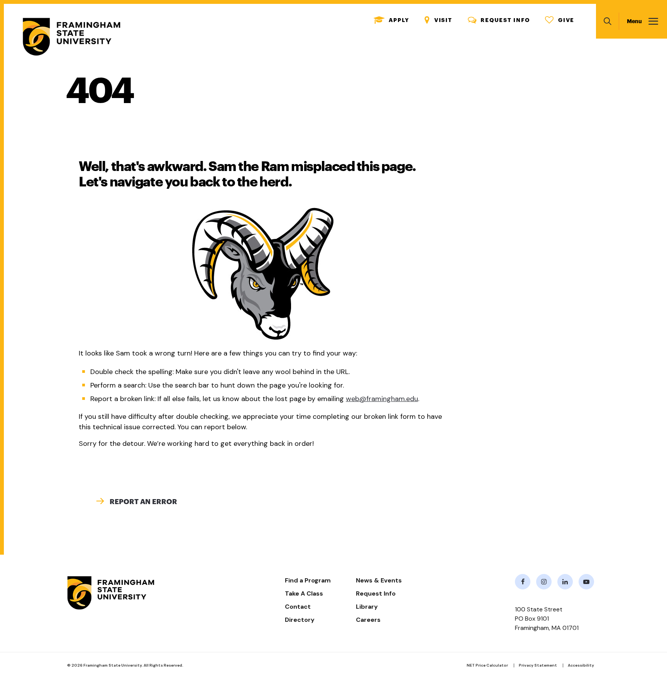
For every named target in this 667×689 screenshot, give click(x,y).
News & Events (379, 580)
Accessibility (581, 665)
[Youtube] (586, 581)
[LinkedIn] (565, 581)
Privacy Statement (538, 665)
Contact (298, 607)
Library (367, 607)
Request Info (499, 20)
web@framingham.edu (382, 398)
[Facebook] (522, 581)
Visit (438, 20)
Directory (300, 620)
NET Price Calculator (487, 665)
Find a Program (308, 580)
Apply (392, 20)
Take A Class (304, 593)
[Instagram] (544, 581)
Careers (368, 620)
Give (559, 20)
